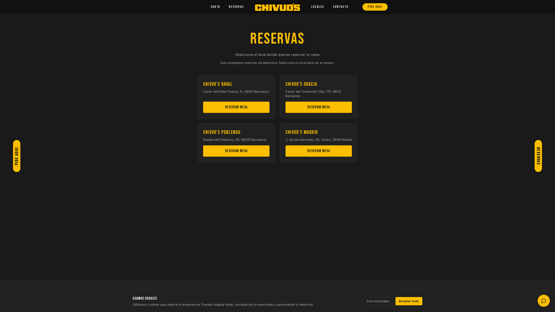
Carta (215, 7)
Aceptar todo (409, 301)
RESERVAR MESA (236, 107)
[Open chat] (544, 301)
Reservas (236, 7)
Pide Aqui (375, 7)
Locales (317, 7)
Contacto (341, 7)
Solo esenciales (377, 301)
